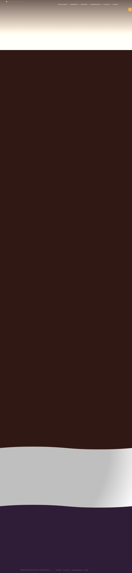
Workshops (74, 4)
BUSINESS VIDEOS (95, 4)
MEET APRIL (84, 4)
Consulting (58, 570)
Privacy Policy (66, 570)
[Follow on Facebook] (97, 541)
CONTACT (115, 4)
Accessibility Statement (76, 570)
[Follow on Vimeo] (94, 541)
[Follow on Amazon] (103, 541)
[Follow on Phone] (109, 541)
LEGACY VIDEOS (62, 4)
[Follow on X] (100, 541)
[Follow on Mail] (106, 541)
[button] (130, 10)
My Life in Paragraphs (63, 538)
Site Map (86, 570)
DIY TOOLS (106, 4)
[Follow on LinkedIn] (91, 541)
